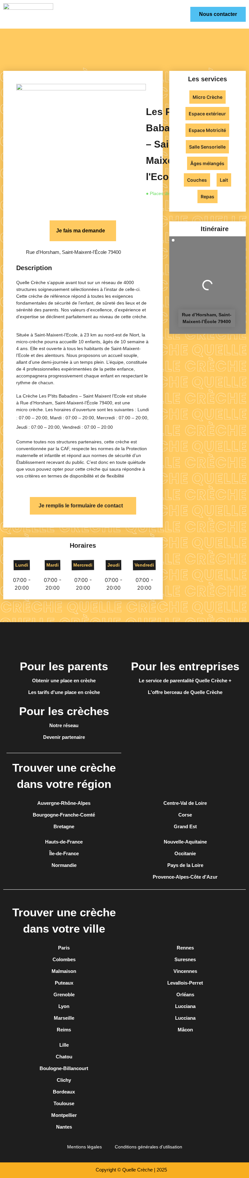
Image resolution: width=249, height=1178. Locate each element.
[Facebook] (167, 640)
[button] (188, 14)
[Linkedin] (203, 640)
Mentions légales (84, 1146)
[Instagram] (185, 640)
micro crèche (29, 409)
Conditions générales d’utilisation (148, 1146)
